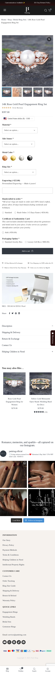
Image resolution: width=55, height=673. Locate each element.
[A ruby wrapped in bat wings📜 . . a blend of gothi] (41, 474)
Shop (10, 20)
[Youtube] (5, 642)
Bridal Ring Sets (19, 20)
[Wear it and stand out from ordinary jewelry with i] (13, 502)
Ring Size (7, 167)
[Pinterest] (14, 642)
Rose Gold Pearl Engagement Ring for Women (14, 402)
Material (6, 125)
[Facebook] (23, 642)
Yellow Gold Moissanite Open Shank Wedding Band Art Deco (41, 402)
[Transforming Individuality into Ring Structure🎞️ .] (13, 474)
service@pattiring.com (17, 635)
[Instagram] (9, 642)
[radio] (4, 158)
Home (3, 20)
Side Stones (8, 139)
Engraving (11, 180)
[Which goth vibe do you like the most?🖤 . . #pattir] (41, 502)
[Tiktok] (19, 642)
